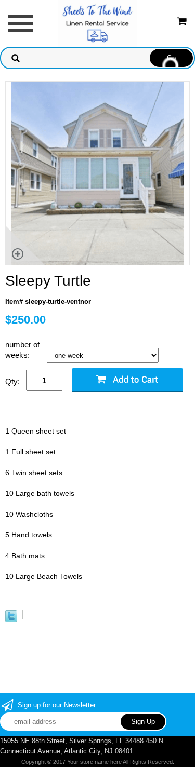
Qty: (12, 381)
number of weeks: (22, 349)
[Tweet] (11, 620)
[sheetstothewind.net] (97, 22)
